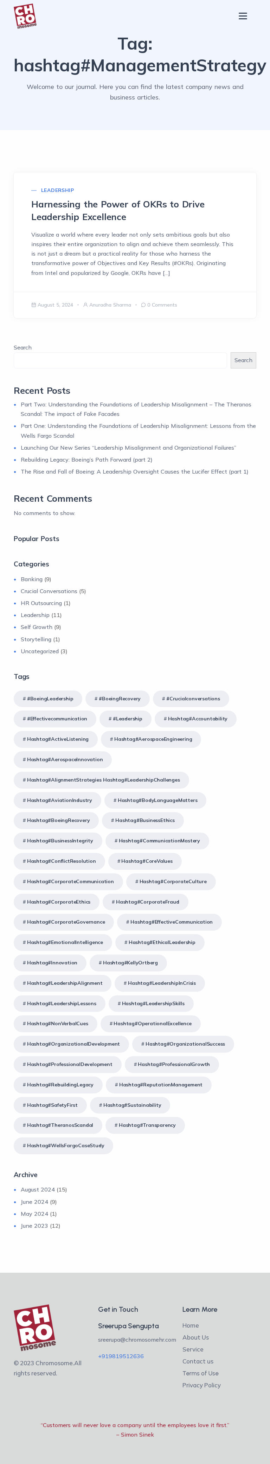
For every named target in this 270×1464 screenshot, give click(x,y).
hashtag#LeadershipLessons (61, 1003)
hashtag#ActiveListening (58, 739)
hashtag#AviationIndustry (59, 800)
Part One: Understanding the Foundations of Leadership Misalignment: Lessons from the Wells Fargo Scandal (138, 430)
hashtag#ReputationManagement (160, 1084)
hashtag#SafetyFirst (52, 1105)
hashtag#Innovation (52, 962)
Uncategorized (40, 651)
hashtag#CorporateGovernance (66, 922)
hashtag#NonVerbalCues (57, 1023)
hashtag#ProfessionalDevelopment (69, 1064)
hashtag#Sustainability (132, 1105)
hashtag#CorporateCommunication (70, 881)
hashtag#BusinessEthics (145, 820)
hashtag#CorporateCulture (173, 881)
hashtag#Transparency (147, 1125)
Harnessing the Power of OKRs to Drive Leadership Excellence (118, 210)
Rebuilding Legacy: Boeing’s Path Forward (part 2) (87, 459)
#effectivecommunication (57, 718)
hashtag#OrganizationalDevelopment (73, 1044)
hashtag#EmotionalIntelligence (65, 942)
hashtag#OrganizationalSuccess (185, 1044)
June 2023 (34, 1225)
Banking (32, 579)
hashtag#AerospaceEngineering (153, 739)
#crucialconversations (193, 698)
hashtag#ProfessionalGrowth (174, 1064)
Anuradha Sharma (110, 305)
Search (23, 347)
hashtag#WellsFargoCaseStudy (65, 1145)
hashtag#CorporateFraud (147, 902)
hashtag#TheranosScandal (60, 1125)
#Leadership (127, 718)
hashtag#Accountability (198, 718)
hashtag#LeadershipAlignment (65, 983)
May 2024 (34, 1213)
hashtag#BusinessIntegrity (60, 840)
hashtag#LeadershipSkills (153, 1003)
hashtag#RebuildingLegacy (60, 1084)
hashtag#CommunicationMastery (159, 840)
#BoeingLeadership (50, 698)
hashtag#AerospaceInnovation (65, 759)
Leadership (57, 190)
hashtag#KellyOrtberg (130, 962)
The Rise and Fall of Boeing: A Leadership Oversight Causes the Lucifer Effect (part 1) (135, 471)
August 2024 (38, 1189)
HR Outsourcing (41, 602)
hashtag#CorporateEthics (58, 902)
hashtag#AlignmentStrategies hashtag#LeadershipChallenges (103, 780)
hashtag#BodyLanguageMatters (158, 800)
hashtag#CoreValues (146, 861)
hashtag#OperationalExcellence (152, 1023)
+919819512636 (121, 1356)
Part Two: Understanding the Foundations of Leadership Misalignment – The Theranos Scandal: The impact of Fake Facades (136, 409)
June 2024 (34, 1201)
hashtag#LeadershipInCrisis (162, 983)
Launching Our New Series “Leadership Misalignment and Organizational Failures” (128, 447)
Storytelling (36, 639)
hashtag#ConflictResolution (61, 861)
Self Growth (36, 626)
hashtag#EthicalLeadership (162, 942)
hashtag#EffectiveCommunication (171, 922)
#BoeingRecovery (120, 698)
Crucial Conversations (49, 591)
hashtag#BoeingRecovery (58, 820)
